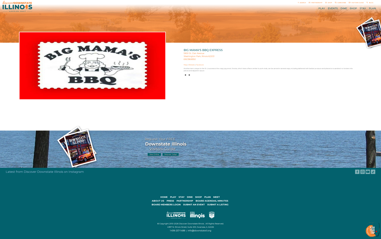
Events (333, 8)
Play (321, 8)
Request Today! (170, 154)
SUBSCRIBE (341, 3)
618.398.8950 (190, 59)
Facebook (200, 65)
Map (185, 65)
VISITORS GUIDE (357, 3)
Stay (363, 8)
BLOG (371, 3)
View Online (154, 154)
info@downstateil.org (199, 230)
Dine (344, 8)
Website (191, 65)
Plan (372, 8)
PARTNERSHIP (316, 3)
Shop (353, 8)
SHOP (329, 3)
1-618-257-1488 (177, 230)
